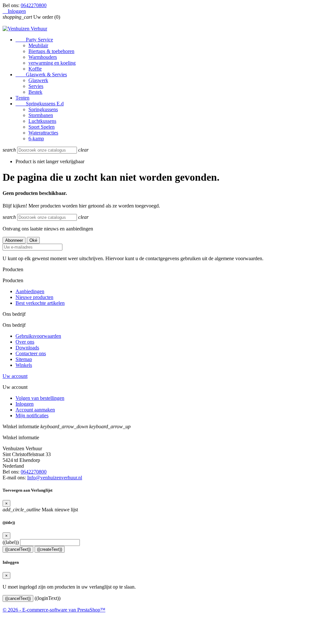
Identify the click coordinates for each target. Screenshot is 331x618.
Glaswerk (38, 80)
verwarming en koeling (52, 63)
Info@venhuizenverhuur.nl (54, 477)
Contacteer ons (31, 353)
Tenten (22, 98)
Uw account (15, 376)
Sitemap (24, 359)
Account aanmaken (35, 409)
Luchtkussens (42, 121)
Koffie (35, 68)
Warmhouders (42, 57)
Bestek (35, 92)
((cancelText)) (18, 549)
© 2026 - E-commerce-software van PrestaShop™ (54, 610)
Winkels (24, 365)
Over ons (25, 342)
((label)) (11, 542)
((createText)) (49, 549)
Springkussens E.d (40, 103)
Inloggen (25, 404)
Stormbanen (40, 115)
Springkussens (43, 109)
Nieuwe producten (34, 297)
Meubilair (38, 45)
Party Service (34, 39)
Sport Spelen (41, 127)
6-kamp (36, 138)
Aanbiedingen (30, 291)
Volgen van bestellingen (40, 398)
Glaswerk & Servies (41, 74)
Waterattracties (43, 132)
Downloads (27, 347)
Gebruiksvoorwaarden (38, 336)
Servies (35, 86)
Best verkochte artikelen (40, 303)
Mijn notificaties (32, 415)
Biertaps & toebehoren (51, 51)
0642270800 (34, 5)
